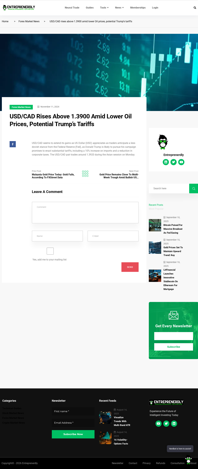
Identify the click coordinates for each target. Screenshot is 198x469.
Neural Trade (72, 7)
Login (155, 7)
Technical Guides (11, 408)
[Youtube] (181, 162)
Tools (103, 7)
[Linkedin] (166, 162)
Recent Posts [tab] (156, 204)
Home (5, 21)
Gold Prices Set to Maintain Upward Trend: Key (173, 251)
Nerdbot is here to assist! (180, 449)
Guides (90, 7)
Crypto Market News (13, 422)
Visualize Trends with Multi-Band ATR (122, 421)
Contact (133, 463)
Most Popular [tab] (156, 208)
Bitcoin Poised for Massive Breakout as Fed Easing (173, 229)
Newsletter (117, 463)
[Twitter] (173, 162)
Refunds (160, 463)
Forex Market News (29, 21)
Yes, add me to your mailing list (49, 259)
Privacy (147, 463)
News (118, 7)
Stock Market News (13, 413)
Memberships (138, 7)
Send (130, 267)
